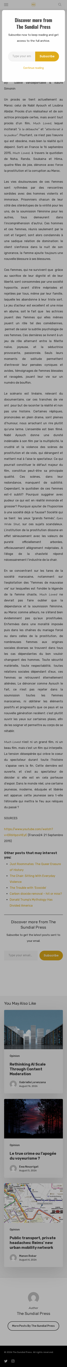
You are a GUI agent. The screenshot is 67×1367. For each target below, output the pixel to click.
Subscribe (47, 56)
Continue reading (33, 68)
